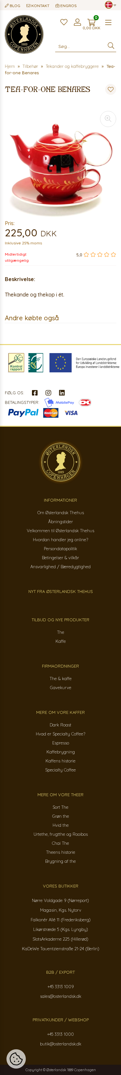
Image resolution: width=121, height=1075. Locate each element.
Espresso (60, 742)
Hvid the (61, 825)
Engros (68, 5)
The (60, 632)
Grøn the (60, 816)
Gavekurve (60, 687)
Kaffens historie (60, 760)
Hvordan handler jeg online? (60, 539)
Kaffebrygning (60, 751)
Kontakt (39, 5)
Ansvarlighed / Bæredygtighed (60, 566)
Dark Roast (60, 724)
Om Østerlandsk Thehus (60, 512)
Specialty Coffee (60, 769)
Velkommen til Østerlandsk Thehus (60, 530)
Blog (14, 5)
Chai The (60, 843)
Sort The (60, 807)
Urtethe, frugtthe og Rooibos (61, 834)
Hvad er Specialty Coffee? (60, 733)
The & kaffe (61, 678)
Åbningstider (60, 521)
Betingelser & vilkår (60, 557)
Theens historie (60, 852)
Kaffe (60, 641)
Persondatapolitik (60, 548)
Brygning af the (60, 861)
